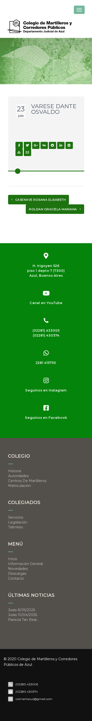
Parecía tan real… (23, 619)
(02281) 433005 (46, 330)
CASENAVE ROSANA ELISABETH (40, 199)
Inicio (12, 559)
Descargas (17, 573)
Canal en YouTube (46, 303)
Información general (25, 564)
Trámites (15, 527)
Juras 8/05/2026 (21, 610)
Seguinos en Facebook (46, 417)
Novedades (18, 568)
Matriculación (19, 485)
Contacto (16, 578)
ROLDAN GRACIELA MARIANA (53, 209)
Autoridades (18, 476)
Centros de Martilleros (27, 481)
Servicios (15, 517)
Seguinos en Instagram (46, 390)
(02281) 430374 (46, 335)
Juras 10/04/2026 (22, 615)
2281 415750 (46, 363)
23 (21, 109)
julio (21, 115)
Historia (14, 471)
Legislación (17, 522)
